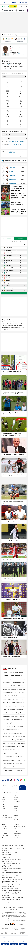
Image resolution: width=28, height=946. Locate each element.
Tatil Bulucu (16, 824)
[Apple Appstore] (10, 787)
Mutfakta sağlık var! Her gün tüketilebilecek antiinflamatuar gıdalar (14, 740)
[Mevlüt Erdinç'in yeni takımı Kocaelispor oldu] (14, 465)
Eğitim (3, 808)
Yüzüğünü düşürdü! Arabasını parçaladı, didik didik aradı (13, 716)
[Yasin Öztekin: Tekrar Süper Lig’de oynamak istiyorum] (14, 550)
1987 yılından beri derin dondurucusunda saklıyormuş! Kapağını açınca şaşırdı (13, 682)
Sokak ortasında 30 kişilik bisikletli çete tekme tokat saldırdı (13, 686)
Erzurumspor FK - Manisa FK (14, 144)
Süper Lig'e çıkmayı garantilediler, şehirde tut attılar (17, 204)
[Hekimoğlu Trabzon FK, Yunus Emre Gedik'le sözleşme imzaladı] (14, 512)
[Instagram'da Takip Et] (14, 780)
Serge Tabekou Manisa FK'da (10, 637)
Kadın (3, 801)
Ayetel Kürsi (17, 837)
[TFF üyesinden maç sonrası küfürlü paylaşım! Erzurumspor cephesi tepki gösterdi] (14, 362)
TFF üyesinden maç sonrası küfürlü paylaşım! (12, 372)
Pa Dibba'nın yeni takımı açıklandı (11, 599)
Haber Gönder (23, 788)
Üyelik (14, 907)
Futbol (20, 6)
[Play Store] (4, 787)
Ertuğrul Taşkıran (12, 179)
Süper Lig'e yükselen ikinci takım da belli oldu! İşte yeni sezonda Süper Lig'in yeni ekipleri (18, 196)
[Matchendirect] (14, 928)
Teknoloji (16, 792)
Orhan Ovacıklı (12, 175)
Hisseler (4, 824)
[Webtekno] (13, 933)
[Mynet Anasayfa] (14, 2)
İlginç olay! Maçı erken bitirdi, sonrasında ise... (13, 413)
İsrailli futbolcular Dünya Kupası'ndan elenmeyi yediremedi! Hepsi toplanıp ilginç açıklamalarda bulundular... (12, 884)
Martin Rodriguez (12, 183)
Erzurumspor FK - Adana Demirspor (16, 148)
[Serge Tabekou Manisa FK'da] (14, 628)
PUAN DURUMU (7, 239)
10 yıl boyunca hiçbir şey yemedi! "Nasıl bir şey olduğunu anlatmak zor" (13, 757)
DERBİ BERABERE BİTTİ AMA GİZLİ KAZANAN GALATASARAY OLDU (11, 750)
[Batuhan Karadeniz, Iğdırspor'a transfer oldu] (14, 609)
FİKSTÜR (20, 239)
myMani (16, 815)
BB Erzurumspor (21, 54)
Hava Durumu (5, 837)
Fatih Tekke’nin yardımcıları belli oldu (12, 579)
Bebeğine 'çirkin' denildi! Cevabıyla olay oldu (14, 736)
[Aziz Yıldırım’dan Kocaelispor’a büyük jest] (14, 445)
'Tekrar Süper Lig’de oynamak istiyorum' (13, 560)
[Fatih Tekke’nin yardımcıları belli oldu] (14, 569)
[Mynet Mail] (26, 2)
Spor (3, 810)
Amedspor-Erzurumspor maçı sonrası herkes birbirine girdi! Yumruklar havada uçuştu (18, 211)
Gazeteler (16, 806)
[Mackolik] (6, 928)
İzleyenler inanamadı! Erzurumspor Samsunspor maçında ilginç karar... (12, 434)
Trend (3, 806)
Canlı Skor (13, 6)
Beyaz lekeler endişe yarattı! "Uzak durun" (13, 719)
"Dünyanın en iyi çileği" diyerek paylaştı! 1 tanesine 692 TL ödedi (13, 743)
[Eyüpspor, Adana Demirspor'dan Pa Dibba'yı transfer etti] (14, 590)
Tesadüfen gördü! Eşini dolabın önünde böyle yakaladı (13, 699)
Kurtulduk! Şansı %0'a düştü (10, 696)
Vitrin (15, 799)
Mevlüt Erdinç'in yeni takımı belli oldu (12, 475)
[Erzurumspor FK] (3, 39)
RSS (16, 909)
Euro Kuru (4, 833)
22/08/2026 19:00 (20, 41)
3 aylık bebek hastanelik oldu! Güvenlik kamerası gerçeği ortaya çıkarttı (13, 709)
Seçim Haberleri (17, 801)
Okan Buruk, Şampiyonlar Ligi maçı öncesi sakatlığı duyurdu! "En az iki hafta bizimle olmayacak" (11, 868)
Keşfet (3, 840)
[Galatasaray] (12, 39)
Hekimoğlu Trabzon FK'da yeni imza (12, 522)
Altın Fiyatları (5, 828)
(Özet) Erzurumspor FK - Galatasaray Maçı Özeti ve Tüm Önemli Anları (17, 188)
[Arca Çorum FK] (16, 39)
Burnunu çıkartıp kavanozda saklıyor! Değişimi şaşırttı (12, 723)
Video (3, 813)
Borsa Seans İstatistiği (7, 817)
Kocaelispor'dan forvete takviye (11, 541)
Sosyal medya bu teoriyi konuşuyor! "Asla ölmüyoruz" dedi (13, 726)
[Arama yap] (20, 2)
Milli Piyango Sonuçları (19, 826)
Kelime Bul (16, 819)
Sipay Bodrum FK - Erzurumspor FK (16, 141)
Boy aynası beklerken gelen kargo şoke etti (13, 770)
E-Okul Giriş (17, 828)
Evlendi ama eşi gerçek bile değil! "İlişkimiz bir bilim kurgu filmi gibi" (14, 763)
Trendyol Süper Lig (8, 10)
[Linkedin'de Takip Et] (18, 780)
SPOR (3, 6)
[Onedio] (4, 933)
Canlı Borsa (4, 819)
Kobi (15, 813)
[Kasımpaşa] (24, 39)
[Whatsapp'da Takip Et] (24, 780)
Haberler (4, 795)
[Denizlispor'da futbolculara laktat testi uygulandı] (14, 491)
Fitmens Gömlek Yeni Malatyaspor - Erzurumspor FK (16, 151)
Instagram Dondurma (19, 831)
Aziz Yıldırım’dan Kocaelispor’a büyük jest (13, 454)
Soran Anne (16, 822)
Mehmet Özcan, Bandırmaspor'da (11, 656)
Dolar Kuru (4, 831)
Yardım (9, 907)
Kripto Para (4, 826)
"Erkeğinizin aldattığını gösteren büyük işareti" (12, 676)
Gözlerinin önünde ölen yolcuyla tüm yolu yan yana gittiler (13, 746)
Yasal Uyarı (12, 909)
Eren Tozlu (11, 171)
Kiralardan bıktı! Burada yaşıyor (10, 729)
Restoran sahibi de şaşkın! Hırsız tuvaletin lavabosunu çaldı (13, 760)
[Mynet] (22, 928)
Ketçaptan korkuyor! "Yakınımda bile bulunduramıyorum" (12, 767)
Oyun (15, 817)
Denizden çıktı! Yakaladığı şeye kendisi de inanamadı (13, 689)
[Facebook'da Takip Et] (8, 780)
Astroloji (16, 797)
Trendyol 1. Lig (20, 10)
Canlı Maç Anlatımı (18, 804)
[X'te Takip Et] (11, 780)
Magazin (4, 804)
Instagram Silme (17, 833)
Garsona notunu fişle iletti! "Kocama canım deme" (13, 692)
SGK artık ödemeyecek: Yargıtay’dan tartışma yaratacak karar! (14, 672)
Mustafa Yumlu (12, 167)
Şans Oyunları (17, 810)
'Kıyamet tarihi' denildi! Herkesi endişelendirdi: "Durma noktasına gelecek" (13, 753)
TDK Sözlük (16, 835)
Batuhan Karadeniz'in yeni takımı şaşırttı (13, 618)
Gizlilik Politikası (20, 907)
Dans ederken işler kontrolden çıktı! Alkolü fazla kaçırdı (13, 713)
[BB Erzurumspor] (5, 54)
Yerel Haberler (5, 815)
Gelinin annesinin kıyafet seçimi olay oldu (13, 702)
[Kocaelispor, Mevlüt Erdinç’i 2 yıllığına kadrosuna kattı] (14, 531)
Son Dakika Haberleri (6, 792)
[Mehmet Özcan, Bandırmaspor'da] (14, 647)
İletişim (5, 907)
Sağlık (15, 795)
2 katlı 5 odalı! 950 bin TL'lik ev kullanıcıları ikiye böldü (14, 679)
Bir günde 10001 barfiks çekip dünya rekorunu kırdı (12, 733)
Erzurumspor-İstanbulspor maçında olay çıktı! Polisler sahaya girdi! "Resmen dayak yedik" (13, 393)
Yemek (3, 799)
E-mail (15, 808)
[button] (4, 2)
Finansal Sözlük (5, 822)
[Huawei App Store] (15, 787)
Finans (3, 797)
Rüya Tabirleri (5, 835)
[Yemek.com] (23, 933)
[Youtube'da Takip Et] (21, 780)
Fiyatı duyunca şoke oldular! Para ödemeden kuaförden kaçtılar (14, 706)
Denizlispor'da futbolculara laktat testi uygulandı (13, 502)
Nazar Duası (16, 840)
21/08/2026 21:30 (8, 41)
